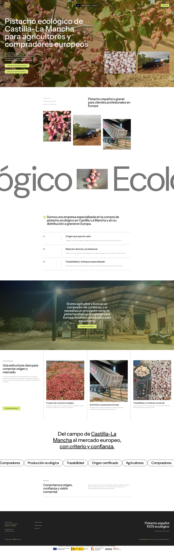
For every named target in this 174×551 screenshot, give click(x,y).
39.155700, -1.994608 (10, 525)
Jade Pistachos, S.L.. (145, 539)
